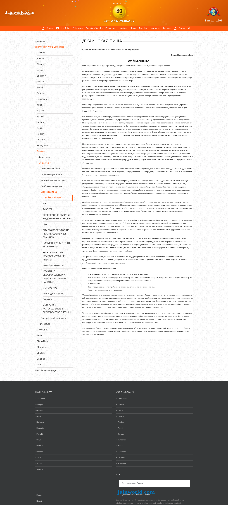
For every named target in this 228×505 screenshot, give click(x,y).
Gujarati (39, 410)
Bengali (39, 404)
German (121, 434)
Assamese (40, 399)
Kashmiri (121, 457)
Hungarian (122, 440)
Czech (120, 410)
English (121, 416)
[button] (189, 28)
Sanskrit (39, 469)
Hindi (38, 416)
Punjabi (39, 452)
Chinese (121, 404)
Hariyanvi (40, 422)
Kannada (40, 428)
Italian (120, 446)
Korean (39, 495)
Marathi (39, 434)
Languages (40, 41)
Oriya (38, 440)
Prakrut (39, 446)
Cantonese (122, 399)
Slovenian (122, 463)
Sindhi (39, 463)
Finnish (121, 422)
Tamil (38, 457)
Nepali (39, 501)
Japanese (122, 452)
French (121, 428)
